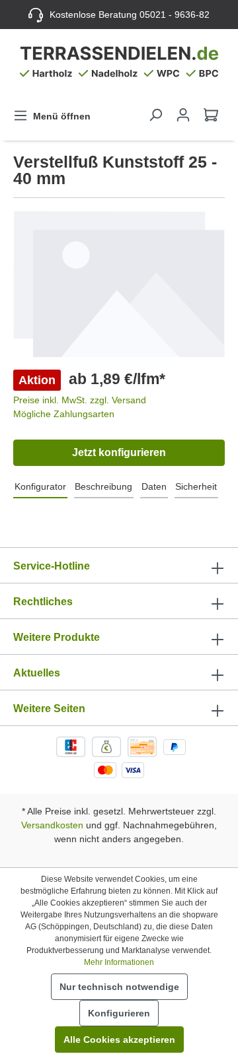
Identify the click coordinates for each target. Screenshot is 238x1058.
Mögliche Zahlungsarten (63, 414)
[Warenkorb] (211, 114)
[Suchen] (155, 114)
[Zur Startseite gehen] (119, 64)
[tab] (40, 487)
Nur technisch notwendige (119, 986)
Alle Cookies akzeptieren (119, 1039)
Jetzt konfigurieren (119, 452)
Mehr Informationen (119, 962)
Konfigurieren (119, 1013)
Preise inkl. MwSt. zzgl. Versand (79, 400)
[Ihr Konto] (183, 114)
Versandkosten (52, 825)
